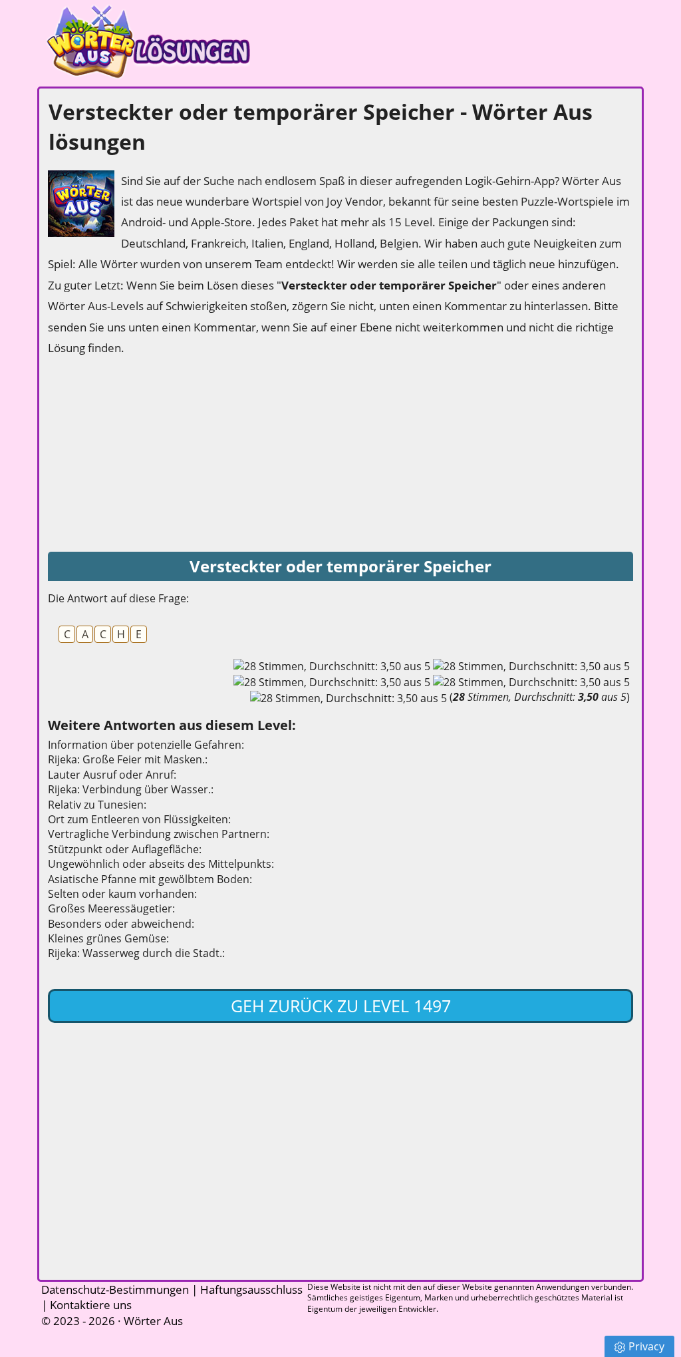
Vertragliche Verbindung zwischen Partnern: (158, 834)
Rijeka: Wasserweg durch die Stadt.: (136, 953)
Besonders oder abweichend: (121, 923)
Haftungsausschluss (251, 1289)
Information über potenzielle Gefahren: (146, 744)
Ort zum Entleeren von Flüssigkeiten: (139, 819)
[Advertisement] (147, 455)
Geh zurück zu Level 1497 (341, 1005)
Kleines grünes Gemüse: (108, 938)
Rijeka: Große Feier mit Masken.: (127, 759)
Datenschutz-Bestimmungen (115, 1289)
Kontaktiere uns (91, 1304)
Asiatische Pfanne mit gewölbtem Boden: (150, 879)
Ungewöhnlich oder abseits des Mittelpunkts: (161, 864)
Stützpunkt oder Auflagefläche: (125, 849)
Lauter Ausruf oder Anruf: (112, 774)
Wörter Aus (153, 1320)
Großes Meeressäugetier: (111, 908)
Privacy (646, 1346)
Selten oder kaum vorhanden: (122, 893)
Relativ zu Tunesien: (97, 804)
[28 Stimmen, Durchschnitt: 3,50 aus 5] (331, 666)
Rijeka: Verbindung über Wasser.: (130, 789)
